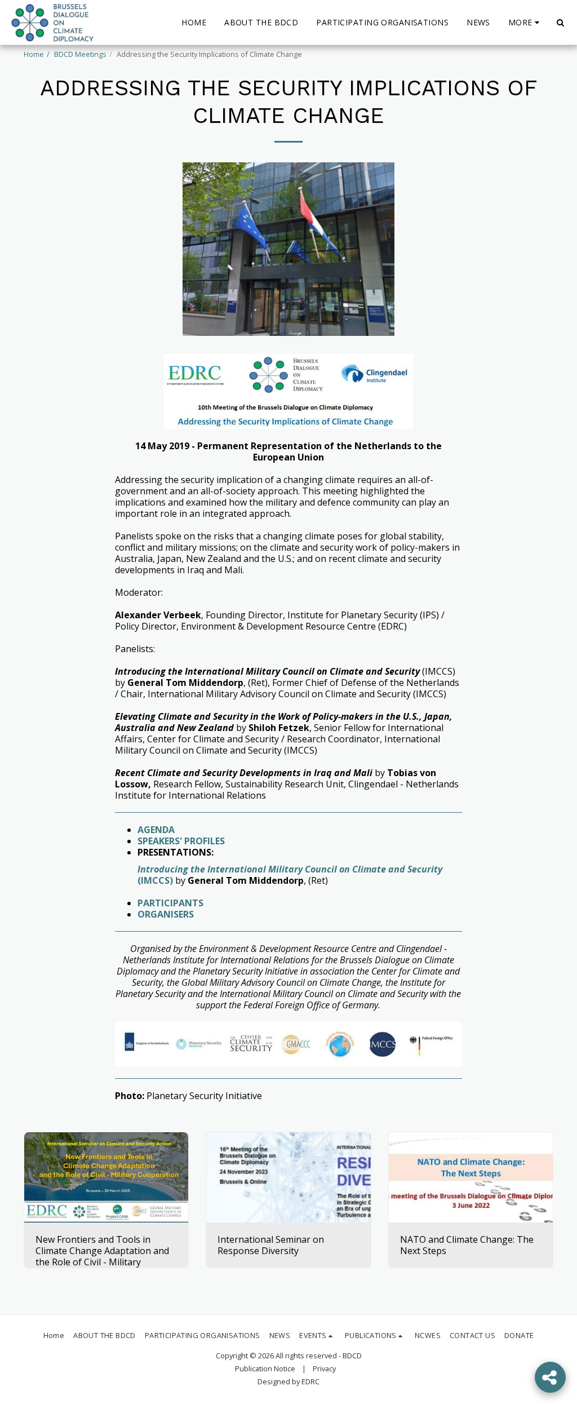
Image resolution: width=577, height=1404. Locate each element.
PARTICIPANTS (171, 903)
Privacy (324, 1368)
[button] (560, 22)
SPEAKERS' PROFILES (182, 841)
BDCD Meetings (80, 54)
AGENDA (157, 829)
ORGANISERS (165, 914)
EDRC (310, 1381)
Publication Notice (265, 1368)
